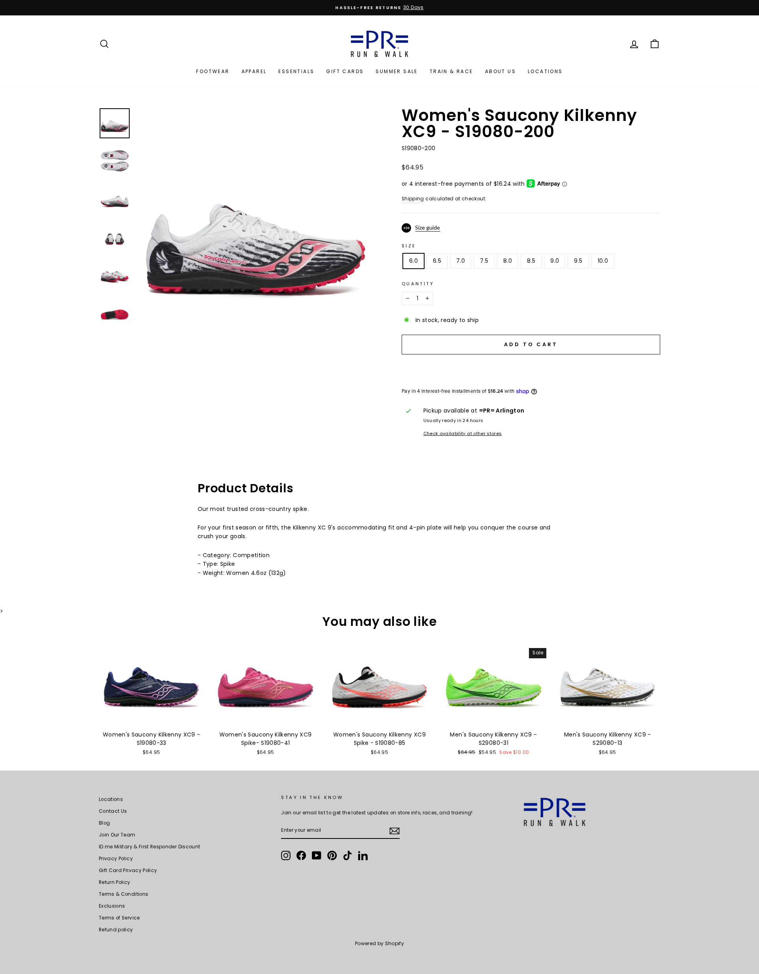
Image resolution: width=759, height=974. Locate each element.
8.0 (507, 261)
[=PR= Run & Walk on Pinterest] (332, 855)
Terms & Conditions (123, 894)
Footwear (212, 71)
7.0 (460, 261)
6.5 (437, 261)
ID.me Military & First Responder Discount (149, 847)
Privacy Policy (116, 858)
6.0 (413, 261)
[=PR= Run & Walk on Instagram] (286, 855)
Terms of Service (119, 918)
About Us (500, 71)
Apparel (254, 71)
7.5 (484, 261)
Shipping (413, 199)
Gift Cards (345, 71)
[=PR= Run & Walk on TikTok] (347, 855)
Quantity (418, 284)
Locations (545, 71)
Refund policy (116, 930)
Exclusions (112, 906)
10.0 (603, 261)
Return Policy (114, 882)
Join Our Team (117, 835)
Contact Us (113, 811)
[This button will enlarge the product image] (255, 226)
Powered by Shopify (379, 943)
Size (409, 246)
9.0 (554, 261)
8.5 (531, 261)
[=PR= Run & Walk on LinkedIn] (363, 855)
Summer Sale (396, 71)
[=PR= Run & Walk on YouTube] (316, 855)
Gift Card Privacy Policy (128, 870)
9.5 (578, 261)
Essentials (296, 71)
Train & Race (451, 71)
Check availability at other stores (462, 433)
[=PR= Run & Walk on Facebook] (301, 855)
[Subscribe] (394, 831)
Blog (104, 823)
